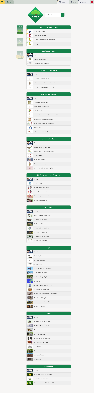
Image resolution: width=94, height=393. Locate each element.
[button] (63, 2)
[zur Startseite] (3, 2)
